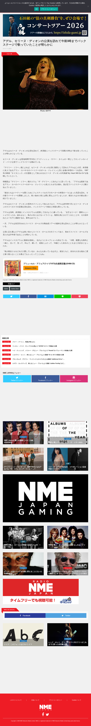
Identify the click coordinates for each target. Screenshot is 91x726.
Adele (6, 289)
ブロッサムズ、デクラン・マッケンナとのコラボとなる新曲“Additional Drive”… (38, 359)
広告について (35, 700)
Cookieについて (76, 700)
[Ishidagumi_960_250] (45, 25)
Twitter (66, 615)
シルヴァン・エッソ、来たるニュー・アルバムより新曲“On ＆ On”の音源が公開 (38, 355)
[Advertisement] (45, 130)
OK (36, 9)
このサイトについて (16, 700)
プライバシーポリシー (55, 700)
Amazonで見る (30, 268)
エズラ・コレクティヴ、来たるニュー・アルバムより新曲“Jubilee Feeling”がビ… (38, 363)
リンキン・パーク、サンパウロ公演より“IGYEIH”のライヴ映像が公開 (34, 346)
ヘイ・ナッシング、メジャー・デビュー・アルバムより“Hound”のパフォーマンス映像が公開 (42, 350)
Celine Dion (15, 289)
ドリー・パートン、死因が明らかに (23, 342)
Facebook (25, 615)
